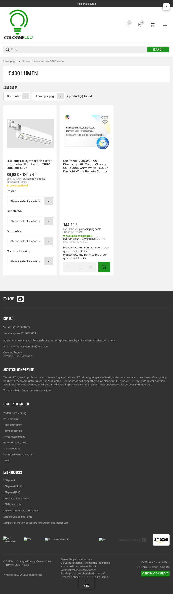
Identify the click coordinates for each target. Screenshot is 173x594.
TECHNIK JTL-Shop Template (153, 567)
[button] (30, 132)
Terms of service (12, 431)
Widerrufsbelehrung (14, 413)
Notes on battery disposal (18, 454)
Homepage (9, 61)
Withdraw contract (155, 573)
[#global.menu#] (165, 24)
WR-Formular (11, 419)
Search (158, 49)
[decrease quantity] (68, 266)
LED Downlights (12, 504)
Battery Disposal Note (15, 442)
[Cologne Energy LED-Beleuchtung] (19, 24)
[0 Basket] (152, 24)
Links (6, 460)
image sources (11, 448)
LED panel (9, 480)
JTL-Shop (161, 561)
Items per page (45, 96)
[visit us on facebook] (20, 299)
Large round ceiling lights (17, 516)
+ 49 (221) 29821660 (18, 327)
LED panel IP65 (11, 492)
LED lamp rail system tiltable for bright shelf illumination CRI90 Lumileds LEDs (29, 164)
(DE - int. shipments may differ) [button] (84, 240)
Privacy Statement (14, 436)
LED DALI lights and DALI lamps (20, 510)
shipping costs (36, 178)
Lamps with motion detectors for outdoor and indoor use (35, 523)
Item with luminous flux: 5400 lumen (43, 61)
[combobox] (30, 201)
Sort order (14, 96)
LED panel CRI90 (12, 486)
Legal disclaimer (12, 425)
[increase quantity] (91, 266)
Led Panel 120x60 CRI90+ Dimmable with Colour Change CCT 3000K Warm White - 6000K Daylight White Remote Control (85, 166)
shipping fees (35, 574)
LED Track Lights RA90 (16, 498)
